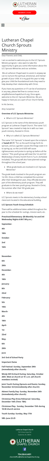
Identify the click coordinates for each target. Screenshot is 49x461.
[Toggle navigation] (3, 25)
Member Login (24, 12)
